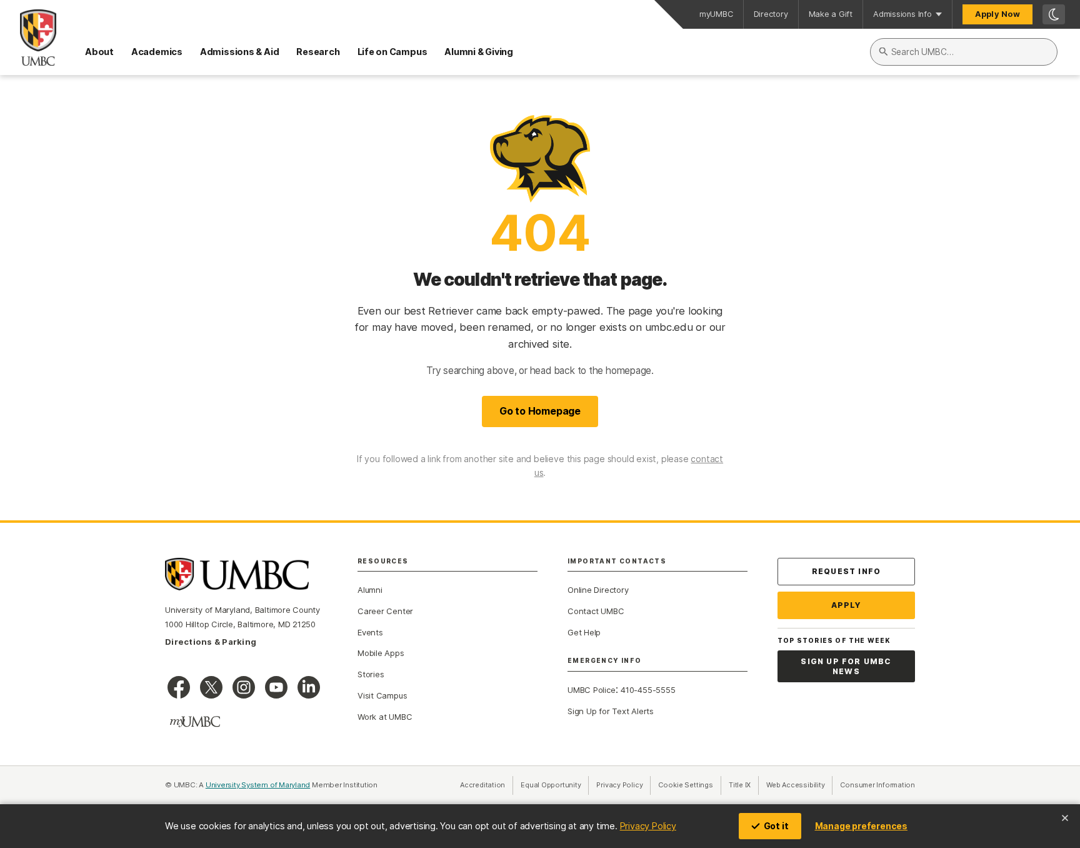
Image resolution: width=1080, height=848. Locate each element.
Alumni (370, 590)
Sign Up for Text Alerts (611, 711)
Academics (156, 51)
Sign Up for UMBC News (846, 666)
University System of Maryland (258, 784)
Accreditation (482, 784)
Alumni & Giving (478, 51)
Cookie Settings (685, 784)
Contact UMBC (596, 611)
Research (317, 51)
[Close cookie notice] (1065, 818)
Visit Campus (382, 695)
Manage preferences (861, 825)
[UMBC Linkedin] (308, 687)
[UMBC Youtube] (276, 687)
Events (370, 632)
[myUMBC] (195, 721)
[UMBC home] (28, 37)
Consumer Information (877, 784)
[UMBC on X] (211, 687)
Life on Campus (393, 51)
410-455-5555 (648, 690)
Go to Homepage (540, 411)
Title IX (744, 784)
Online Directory (598, 590)
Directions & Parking (210, 642)
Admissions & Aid (239, 51)
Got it (776, 825)
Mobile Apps (381, 653)
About (99, 51)
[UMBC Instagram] (244, 687)
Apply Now (997, 14)
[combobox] (964, 52)
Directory (771, 14)
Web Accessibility (799, 784)
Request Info (846, 571)
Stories (371, 674)
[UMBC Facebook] (178, 687)
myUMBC (716, 14)
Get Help (584, 632)
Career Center (385, 611)
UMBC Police (592, 690)
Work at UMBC (385, 717)
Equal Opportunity (555, 784)
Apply (846, 605)
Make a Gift (831, 14)
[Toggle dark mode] (1053, 14)
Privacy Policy (648, 825)
